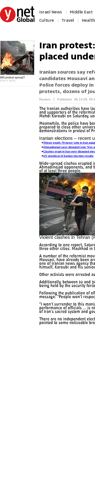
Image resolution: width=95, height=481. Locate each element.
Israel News (50, 12)
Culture (46, 20)
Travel (68, 20)
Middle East (81, 12)
